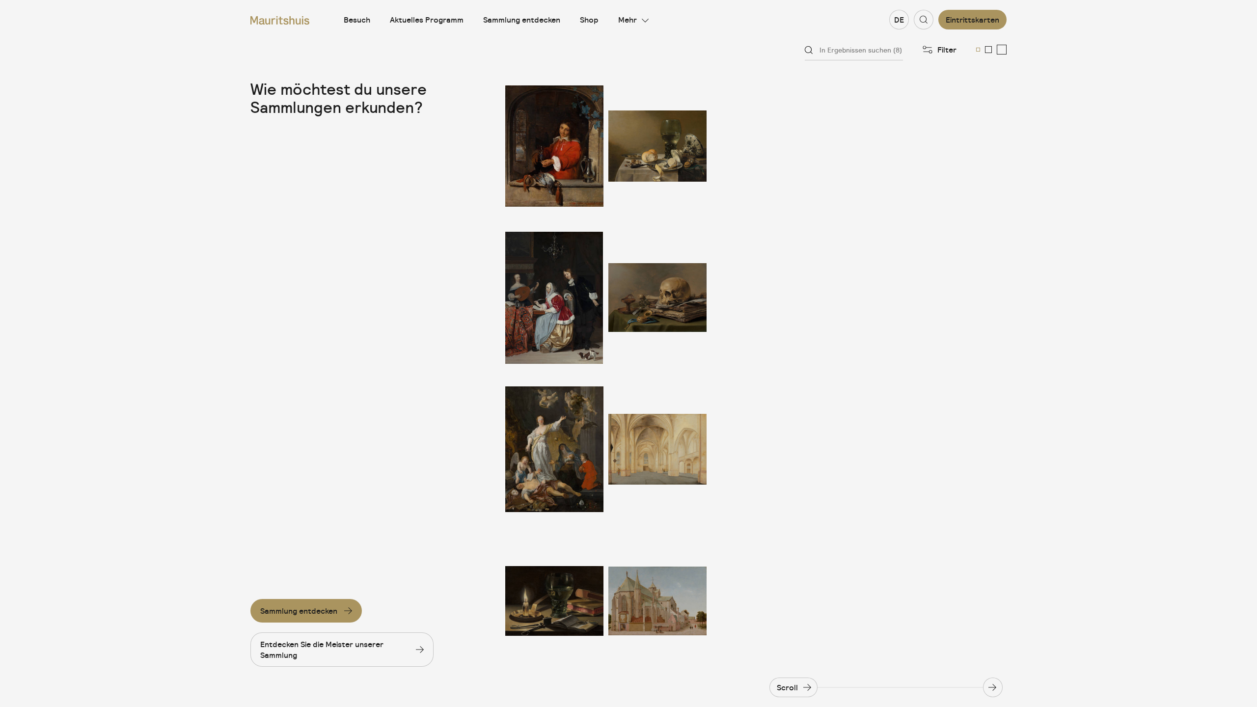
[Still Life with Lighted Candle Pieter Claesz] (554, 601)
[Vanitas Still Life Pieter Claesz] (657, 298)
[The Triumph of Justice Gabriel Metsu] (554, 449)
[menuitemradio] (978, 50)
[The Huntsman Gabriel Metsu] (554, 146)
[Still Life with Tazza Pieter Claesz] (657, 146)
